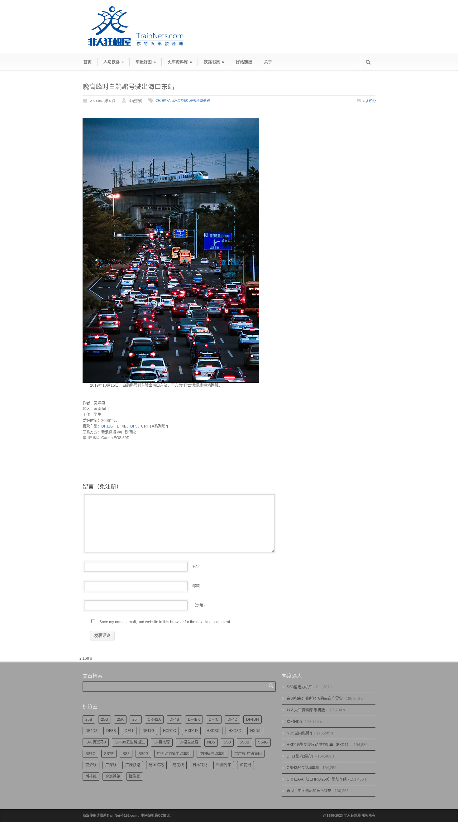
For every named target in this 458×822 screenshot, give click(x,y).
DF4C (214, 719)
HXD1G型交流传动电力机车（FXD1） (319, 745)
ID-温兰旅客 (188, 742)
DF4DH (252, 719)
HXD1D (191, 731)
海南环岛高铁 (199, 100)
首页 (87, 62)
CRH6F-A (162, 100)
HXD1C (169, 731)
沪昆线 (245, 765)
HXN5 (255, 731)
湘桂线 (91, 776)
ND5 (211, 742)
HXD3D (234, 731)
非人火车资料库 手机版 (306, 710)
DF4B (174, 719)
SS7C (90, 754)
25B (88, 719)
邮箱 (196, 586)
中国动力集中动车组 (174, 754)
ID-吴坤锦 (179, 100)
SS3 (227, 742)
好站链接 (244, 62)
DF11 (129, 731)
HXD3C (213, 731)
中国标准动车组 (212, 754)
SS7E (109, 754)
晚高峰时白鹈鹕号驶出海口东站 (128, 86)
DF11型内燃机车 (300, 756)
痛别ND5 (294, 721)
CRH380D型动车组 (303, 768)
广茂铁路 (132, 765)
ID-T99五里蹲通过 (130, 742)
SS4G (263, 742)
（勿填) (198, 605)
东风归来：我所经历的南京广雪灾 (315, 698)
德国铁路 (156, 765)
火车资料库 (180, 62)
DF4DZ (91, 731)
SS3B (244, 742)
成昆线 (178, 765)
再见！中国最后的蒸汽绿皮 (309, 791)
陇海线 (134, 776)
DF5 (133, 426)
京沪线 (91, 765)
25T (135, 719)
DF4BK (194, 719)
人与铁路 (113, 62)
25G (104, 719)
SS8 (126, 754)
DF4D (232, 719)
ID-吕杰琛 (162, 742)
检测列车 (223, 765)
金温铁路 (112, 776)
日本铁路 (200, 765)
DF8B (111, 731)
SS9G (143, 754)
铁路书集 (214, 62)
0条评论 (369, 101)
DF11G (107, 426)
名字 (196, 567)
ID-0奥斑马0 (95, 742)
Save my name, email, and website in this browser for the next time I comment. (165, 622)
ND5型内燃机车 (300, 733)
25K (120, 719)
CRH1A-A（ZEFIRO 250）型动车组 (317, 779)
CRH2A (154, 719)
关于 (268, 62)
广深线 (111, 765)
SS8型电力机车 (299, 687)
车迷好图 (146, 62)
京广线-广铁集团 (248, 754)
